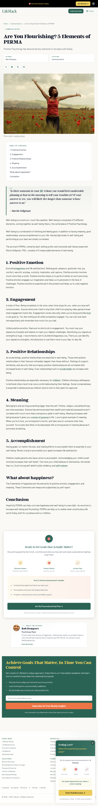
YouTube (35, 788)
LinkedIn (43, 788)
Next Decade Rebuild (9, 774)
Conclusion (14, 176)
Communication (16, 24)
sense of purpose (40, 417)
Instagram (14, 788)
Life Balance (6, 751)
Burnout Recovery (8, 762)
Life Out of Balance (8, 771)
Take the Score (76, 11)
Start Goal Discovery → (75, 793)
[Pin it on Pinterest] (12, 67)
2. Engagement (16, 154)
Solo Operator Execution (11, 778)
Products (54, 739)
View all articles (27, 644)
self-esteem (61, 465)
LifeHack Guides (7, 742)
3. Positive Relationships (20, 158)
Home (6, 24)
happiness (20, 268)
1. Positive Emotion (18, 150)
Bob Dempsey (11, 59)
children (56, 380)
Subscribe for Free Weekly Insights (49, 706)
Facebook (5, 788)
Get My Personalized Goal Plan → (49, 606)
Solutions (7, 759)
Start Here (7, 739)
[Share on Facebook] (6, 67)
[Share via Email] (24, 67)
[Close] (93, 3)
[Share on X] (18, 67)
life (41, 190)
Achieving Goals (7, 754)
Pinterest (23, 788)
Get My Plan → (83, 4)
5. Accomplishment (18, 167)
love (89, 313)
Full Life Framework (9, 748)
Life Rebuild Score (8, 745)
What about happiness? (20, 172)
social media (66, 369)
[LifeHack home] (9, 11)
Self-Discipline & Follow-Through (13, 765)
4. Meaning (14, 163)
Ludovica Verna (19, 136)
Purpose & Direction (9, 768)
